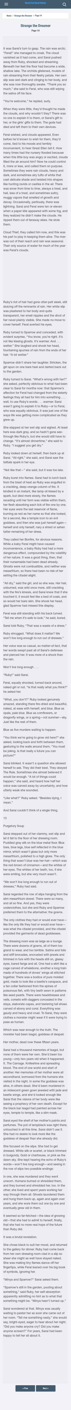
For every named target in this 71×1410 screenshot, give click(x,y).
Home (9, 15)
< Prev (25, 1388)
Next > (46, 1388)
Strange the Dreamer (23, 15)
